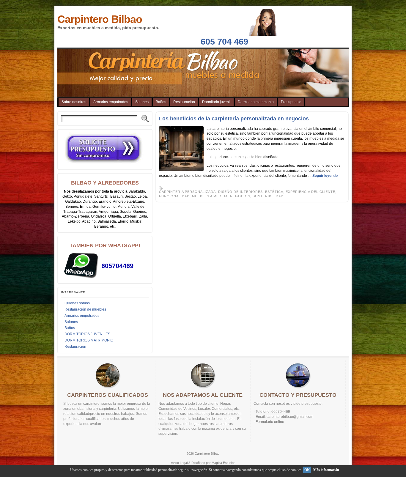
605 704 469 (224, 41)
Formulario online (270, 422)
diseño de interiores (240, 191)
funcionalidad (174, 196)
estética (274, 191)
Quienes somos (77, 303)
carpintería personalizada (187, 191)
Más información (326, 470)
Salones (71, 322)
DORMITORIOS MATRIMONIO (88, 340)
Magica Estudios (223, 463)
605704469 (117, 266)
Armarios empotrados (81, 316)
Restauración (75, 346)
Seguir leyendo (325, 176)
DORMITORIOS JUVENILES (87, 334)
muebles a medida (210, 196)
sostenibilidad (268, 196)
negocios (240, 196)
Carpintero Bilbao (99, 19)
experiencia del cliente (310, 191)
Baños (69, 328)
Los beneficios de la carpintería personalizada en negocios (234, 119)
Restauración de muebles (85, 309)
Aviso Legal (179, 463)
